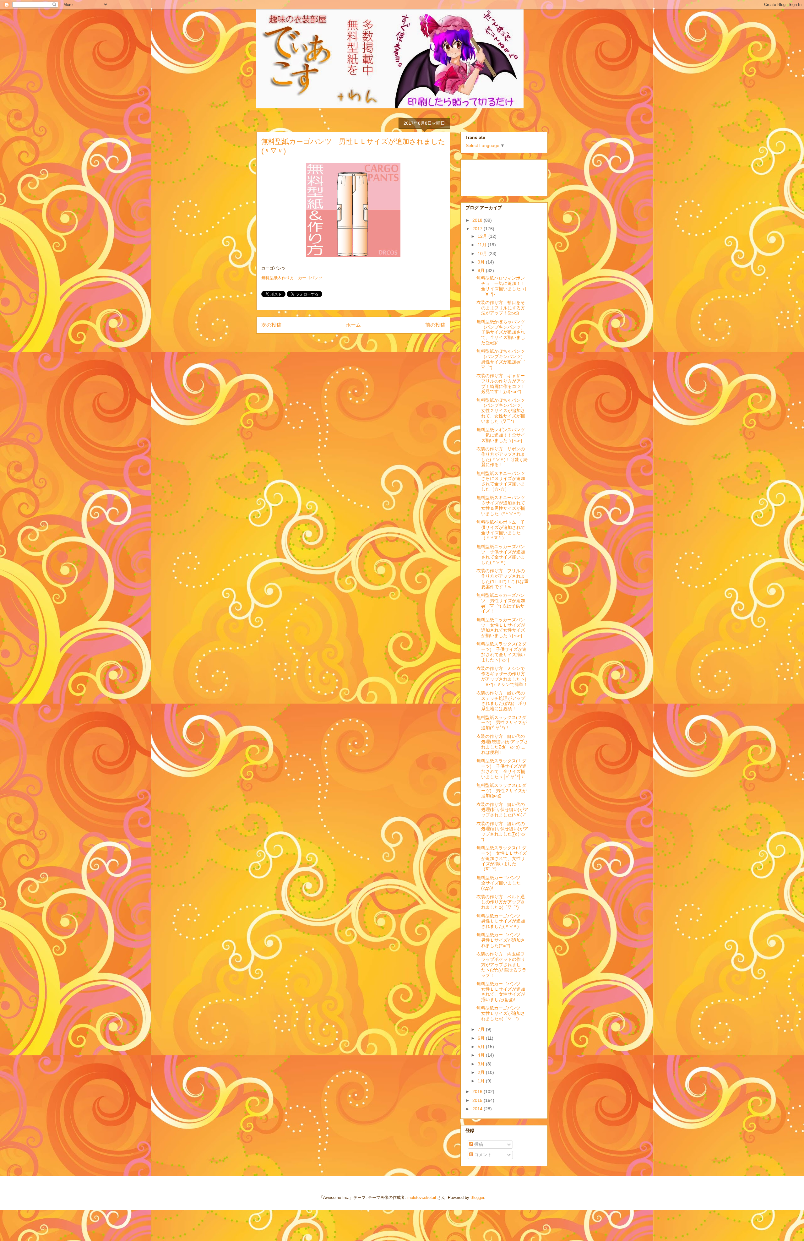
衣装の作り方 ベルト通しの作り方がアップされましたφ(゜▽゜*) (500, 902)
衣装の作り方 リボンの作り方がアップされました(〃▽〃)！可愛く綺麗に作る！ (502, 456)
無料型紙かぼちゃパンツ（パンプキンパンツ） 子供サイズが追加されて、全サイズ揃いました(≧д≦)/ (503, 332)
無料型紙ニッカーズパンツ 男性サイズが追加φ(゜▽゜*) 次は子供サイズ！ (500, 603)
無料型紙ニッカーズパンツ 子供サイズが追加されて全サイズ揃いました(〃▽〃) (500, 554)
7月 (482, 1029)
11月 (483, 244)
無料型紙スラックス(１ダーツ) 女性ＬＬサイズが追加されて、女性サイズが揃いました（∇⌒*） (501, 858)
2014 (478, 1108)
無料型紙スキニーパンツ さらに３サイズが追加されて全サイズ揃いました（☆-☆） (502, 481)
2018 (478, 220)
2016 (478, 1091)
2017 (478, 228)
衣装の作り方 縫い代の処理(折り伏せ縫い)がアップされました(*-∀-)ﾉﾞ (502, 810)
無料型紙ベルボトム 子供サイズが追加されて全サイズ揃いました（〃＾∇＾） (500, 530)
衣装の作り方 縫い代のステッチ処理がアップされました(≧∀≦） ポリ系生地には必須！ (501, 700)
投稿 (478, 1144)
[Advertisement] (496, 176)
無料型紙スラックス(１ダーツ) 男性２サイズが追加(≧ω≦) (501, 790)
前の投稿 (435, 325)
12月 (483, 236)
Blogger (477, 1197)
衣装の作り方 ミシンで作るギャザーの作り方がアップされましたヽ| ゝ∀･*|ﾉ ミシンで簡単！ (502, 676)
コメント (482, 1154)
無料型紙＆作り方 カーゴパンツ (292, 277)
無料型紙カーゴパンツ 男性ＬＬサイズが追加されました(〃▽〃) (500, 921)
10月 (483, 253)
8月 (482, 270)
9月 (482, 261)
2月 (482, 1072)
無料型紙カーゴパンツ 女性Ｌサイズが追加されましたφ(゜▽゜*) (500, 1013)
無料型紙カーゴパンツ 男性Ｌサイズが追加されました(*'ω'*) (500, 940)
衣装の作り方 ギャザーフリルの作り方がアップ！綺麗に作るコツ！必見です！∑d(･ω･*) (500, 383)
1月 (482, 1080)
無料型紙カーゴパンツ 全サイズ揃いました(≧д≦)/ (500, 883)
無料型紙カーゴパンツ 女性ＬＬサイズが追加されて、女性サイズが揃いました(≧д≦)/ (500, 991)
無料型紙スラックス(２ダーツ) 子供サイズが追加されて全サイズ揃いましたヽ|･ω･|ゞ (501, 651)
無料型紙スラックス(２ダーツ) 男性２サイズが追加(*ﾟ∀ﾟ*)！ (501, 723)
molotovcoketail (421, 1197)
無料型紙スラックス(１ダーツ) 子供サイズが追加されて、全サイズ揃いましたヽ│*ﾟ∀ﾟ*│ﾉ (501, 768)
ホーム (353, 325)
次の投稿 (271, 325)
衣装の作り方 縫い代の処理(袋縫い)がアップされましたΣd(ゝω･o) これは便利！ (502, 744)
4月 (482, 1055)
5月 (482, 1046)
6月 (482, 1038)
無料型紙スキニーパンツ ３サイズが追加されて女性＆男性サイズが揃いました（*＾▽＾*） (502, 505)
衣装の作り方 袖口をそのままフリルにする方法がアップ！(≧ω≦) (500, 308)
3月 (482, 1063)
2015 (478, 1100)
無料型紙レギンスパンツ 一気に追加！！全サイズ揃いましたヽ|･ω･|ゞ (502, 435)
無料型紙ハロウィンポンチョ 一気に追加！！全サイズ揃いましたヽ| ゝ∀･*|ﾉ (501, 285)
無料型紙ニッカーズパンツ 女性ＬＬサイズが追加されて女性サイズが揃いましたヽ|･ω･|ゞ (501, 627)
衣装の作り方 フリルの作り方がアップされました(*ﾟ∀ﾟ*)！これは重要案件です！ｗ (502, 578)
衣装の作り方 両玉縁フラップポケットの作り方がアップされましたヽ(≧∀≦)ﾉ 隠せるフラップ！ (501, 964)
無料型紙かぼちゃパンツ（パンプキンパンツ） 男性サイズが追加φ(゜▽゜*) (503, 359)
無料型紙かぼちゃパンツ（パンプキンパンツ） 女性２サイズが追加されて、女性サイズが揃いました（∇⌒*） (503, 411)
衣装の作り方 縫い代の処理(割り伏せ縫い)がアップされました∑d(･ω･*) (502, 831)
